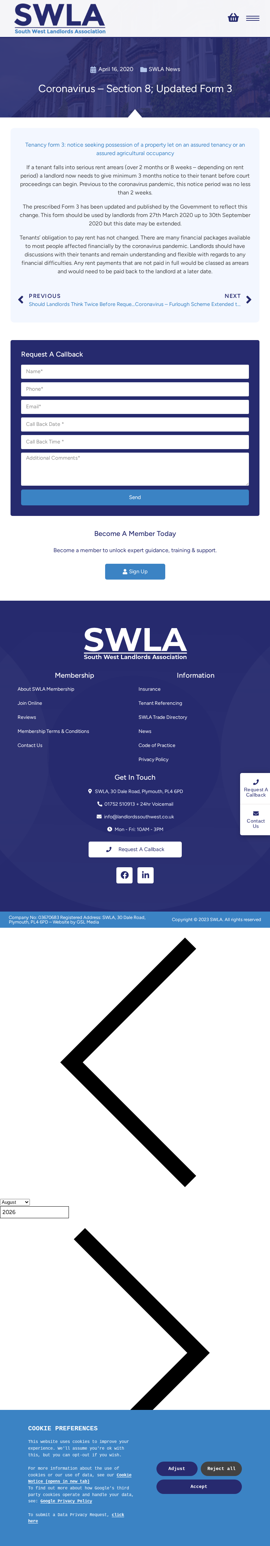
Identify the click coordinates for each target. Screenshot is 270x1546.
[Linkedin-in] (145, 875)
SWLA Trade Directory (163, 717)
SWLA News (164, 69)
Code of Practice (157, 745)
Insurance (150, 689)
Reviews (27, 717)
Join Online (30, 703)
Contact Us (30, 745)
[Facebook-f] (124, 875)
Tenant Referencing (160, 703)
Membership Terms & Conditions (53, 731)
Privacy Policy (153, 759)
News (145, 731)
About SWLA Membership (46, 689)
